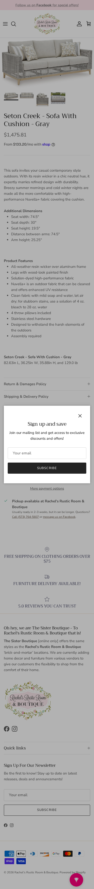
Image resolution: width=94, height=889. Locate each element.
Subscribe (47, 468)
